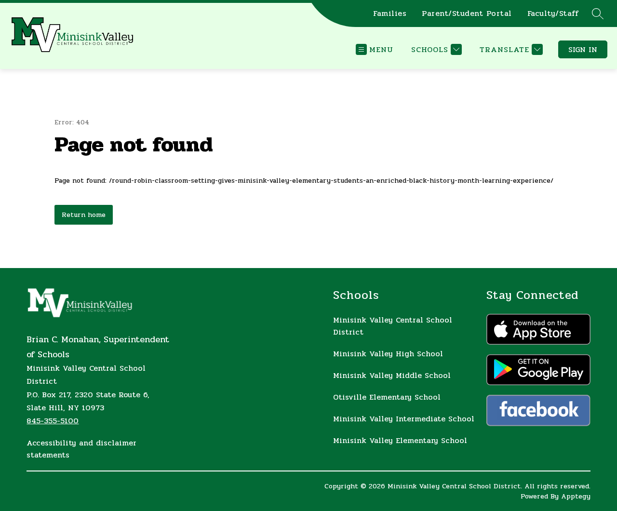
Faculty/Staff (553, 13)
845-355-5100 (53, 421)
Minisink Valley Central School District (392, 326)
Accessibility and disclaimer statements (81, 449)
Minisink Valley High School (388, 354)
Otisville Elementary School (387, 397)
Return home (84, 215)
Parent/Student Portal (467, 13)
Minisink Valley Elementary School (400, 440)
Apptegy (575, 496)
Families (389, 13)
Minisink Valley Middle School (392, 375)
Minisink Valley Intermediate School (403, 419)
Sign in (582, 49)
